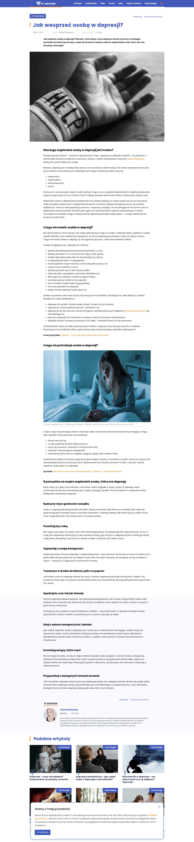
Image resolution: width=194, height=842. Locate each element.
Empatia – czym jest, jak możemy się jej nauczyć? (85, 335)
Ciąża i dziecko (133, 3)
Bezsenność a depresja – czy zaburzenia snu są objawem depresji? (138, 779)
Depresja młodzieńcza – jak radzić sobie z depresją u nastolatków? (96, 778)
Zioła (102, 3)
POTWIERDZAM (42, 832)
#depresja (137, 17)
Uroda (112, 3)
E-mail (75, 713)
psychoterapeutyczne (135, 311)
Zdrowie (78, 3)
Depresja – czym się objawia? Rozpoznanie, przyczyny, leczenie (49, 778)
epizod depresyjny (136, 159)
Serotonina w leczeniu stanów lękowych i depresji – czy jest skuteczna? (87, 471)
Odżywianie (91, 3)
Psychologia (150, 3)
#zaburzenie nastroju (153, 17)
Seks (120, 3)
